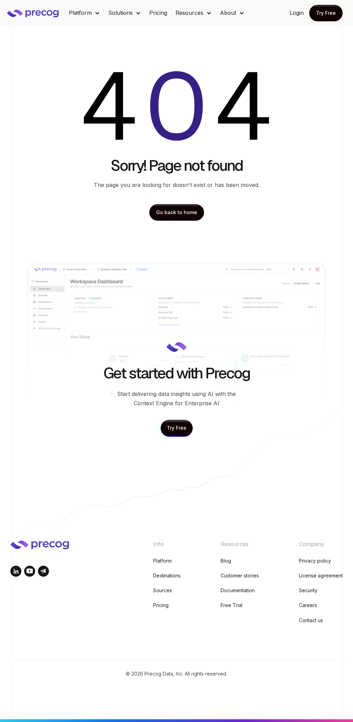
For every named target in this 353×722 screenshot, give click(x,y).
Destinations (167, 575)
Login (297, 12)
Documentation (238, 590)
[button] (84, 13)
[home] (38, 13)
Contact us (311, 620)
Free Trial (231, 605)
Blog (226, 561)
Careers (308, 605)
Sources (162, 590)
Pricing (158, 12)
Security (308, 590)
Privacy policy (315, 561)
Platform (162, 561)
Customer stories (240, 575)
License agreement (321, 575)
